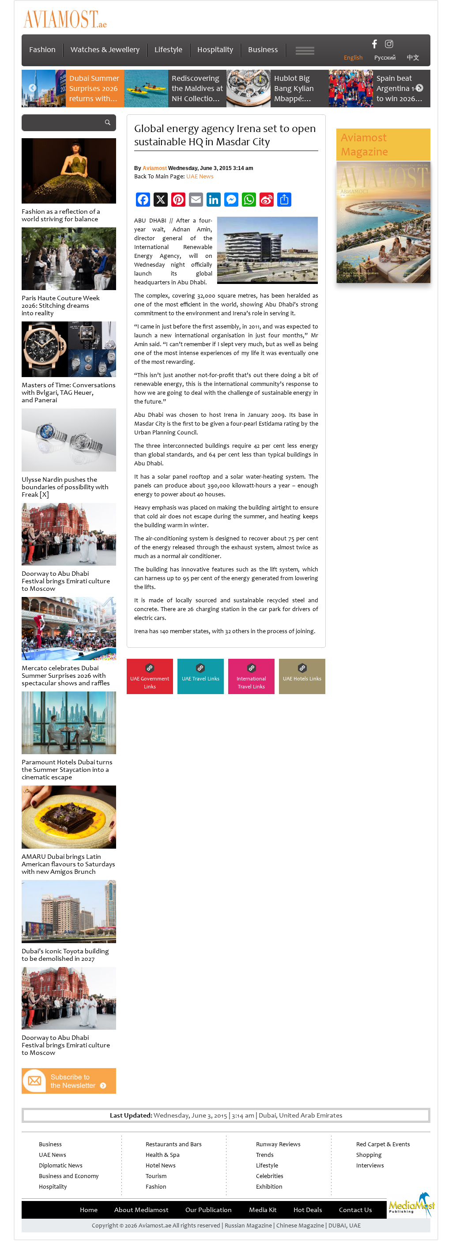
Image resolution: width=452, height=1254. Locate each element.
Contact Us (355, 1209)
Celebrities (269, 1176)
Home (89, 1209)
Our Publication (208, 1209)
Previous (32, 88)
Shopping (369, 1155)
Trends (265, 1155)
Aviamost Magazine (364, 144)
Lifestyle (168, 49)
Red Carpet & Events (383, 1144)
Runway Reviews (278, 1144)
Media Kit (263, 1209)
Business (263, 49)
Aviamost (155, 168)
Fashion (42, 49)
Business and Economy (69, 1176)
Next (419, 88)
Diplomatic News (61, 1165)
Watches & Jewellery (105, 49)
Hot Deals (308, 1209)
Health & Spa (163, 1155)
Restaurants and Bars (174, 1144)
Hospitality (215, 49)
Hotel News (161, 1165)
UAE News (200, 176)
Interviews (370, 1165)
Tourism (156, 1176)
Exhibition (269, 1186)
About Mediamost (141, 1209)
